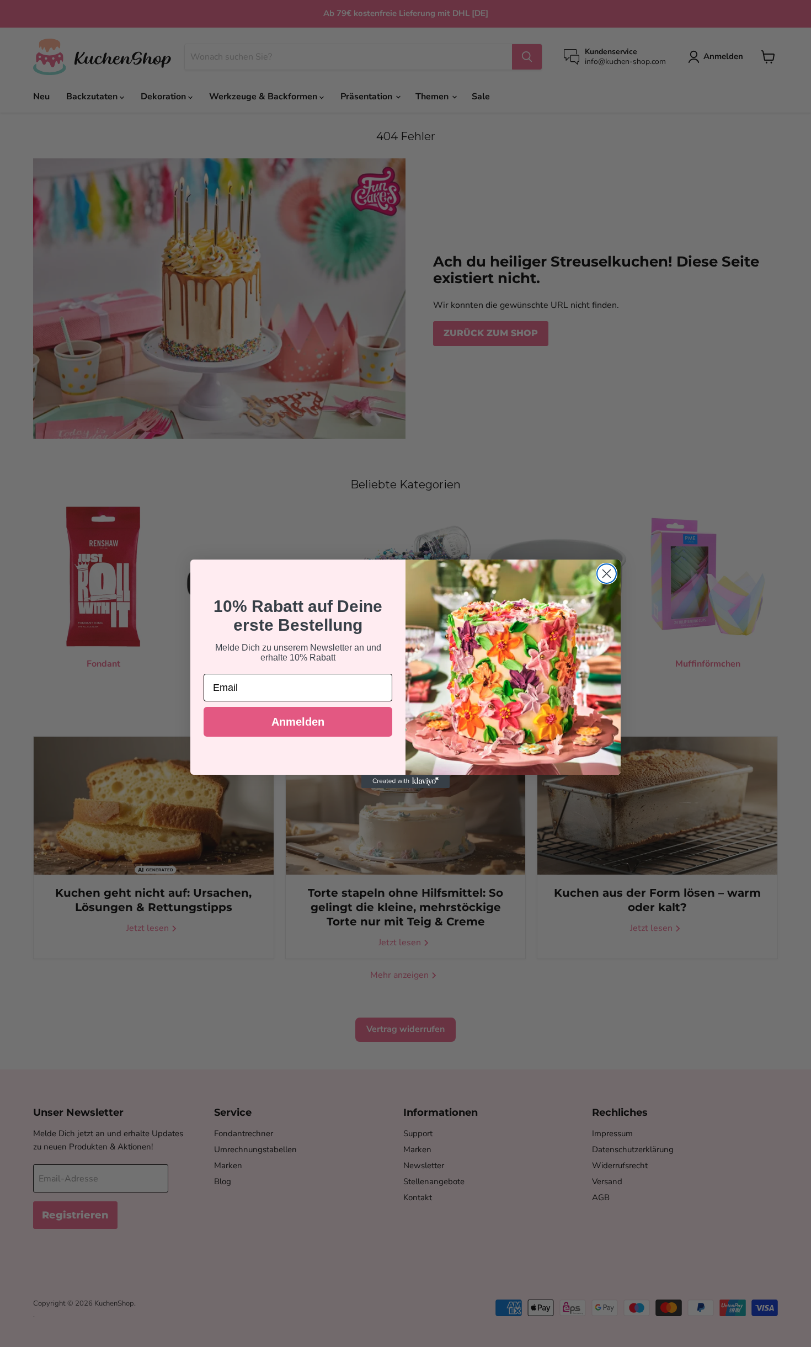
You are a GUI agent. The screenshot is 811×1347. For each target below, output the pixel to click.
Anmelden (297, 722)
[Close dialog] (606, 573)
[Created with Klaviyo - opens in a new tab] (405, 781)
